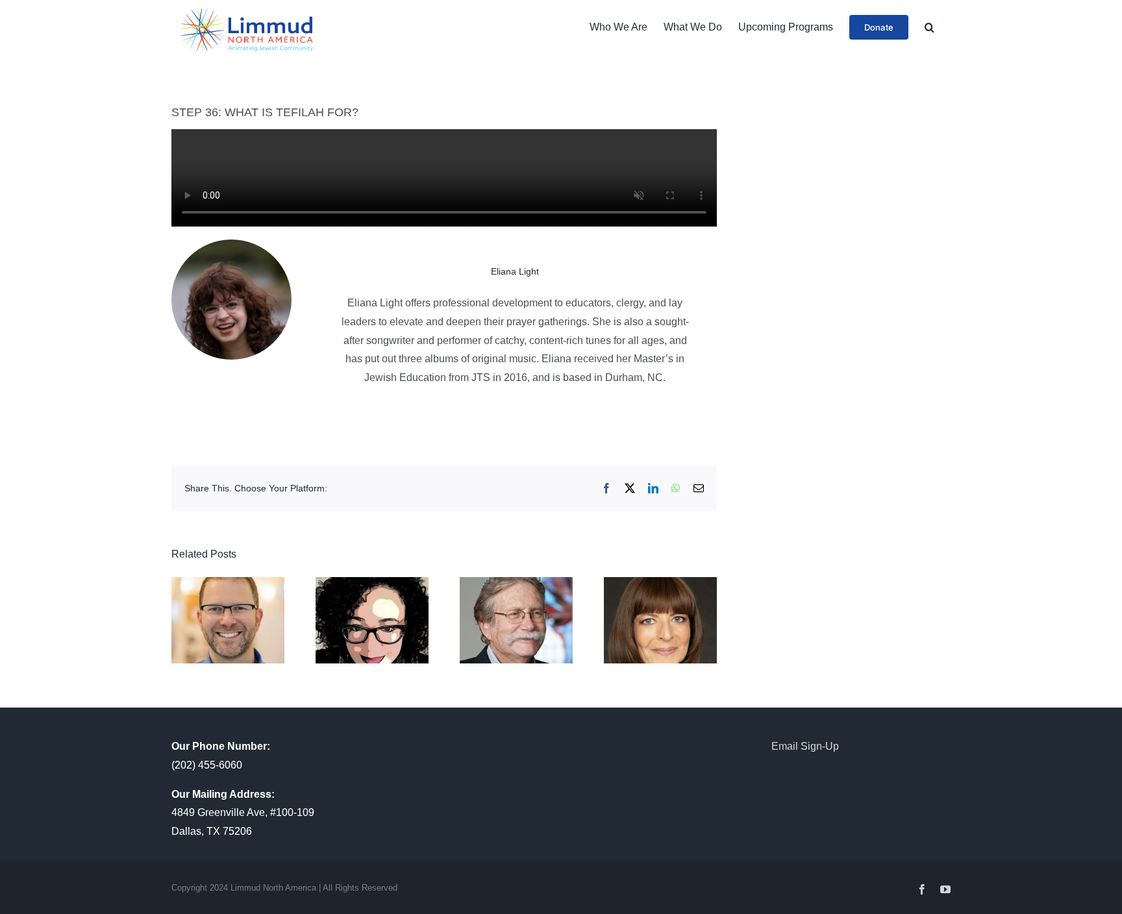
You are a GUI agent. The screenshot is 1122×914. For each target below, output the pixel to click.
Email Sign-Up (805, 746)
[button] (929, 27)
